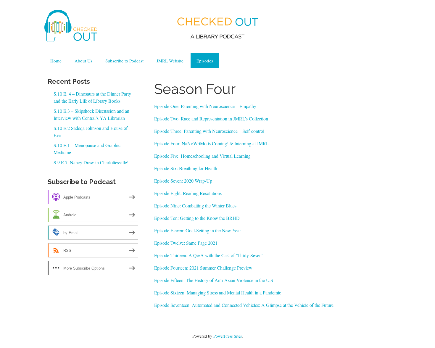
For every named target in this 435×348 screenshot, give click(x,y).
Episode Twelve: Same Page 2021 (186, 243)
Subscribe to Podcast (124, 61)
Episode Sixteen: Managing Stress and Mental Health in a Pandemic (217, 292)
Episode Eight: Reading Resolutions (188, 193)
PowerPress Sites (227, 336)
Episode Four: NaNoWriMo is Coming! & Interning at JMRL (211, 143)
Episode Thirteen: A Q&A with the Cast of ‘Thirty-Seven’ (208, 255)
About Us (83, 61)
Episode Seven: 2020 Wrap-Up (184, 181)
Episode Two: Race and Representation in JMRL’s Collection (211, 118)
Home (56, 61)
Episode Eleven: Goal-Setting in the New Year (197, 230)
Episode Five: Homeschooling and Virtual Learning (202, 156)
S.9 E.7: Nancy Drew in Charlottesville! (91, 162)
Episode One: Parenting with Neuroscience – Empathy (205, 106)
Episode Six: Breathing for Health (185, 168)
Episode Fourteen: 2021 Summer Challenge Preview (203, 268)
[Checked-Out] (71, 24)
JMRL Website (170, 61)
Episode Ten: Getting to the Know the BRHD (197, 218)
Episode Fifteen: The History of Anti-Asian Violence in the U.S (213, 280)
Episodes (204, 61)
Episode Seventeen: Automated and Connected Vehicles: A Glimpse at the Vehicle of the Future (244, 305)
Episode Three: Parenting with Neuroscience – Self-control (209, 131)
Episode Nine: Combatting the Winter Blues (195, 205)
